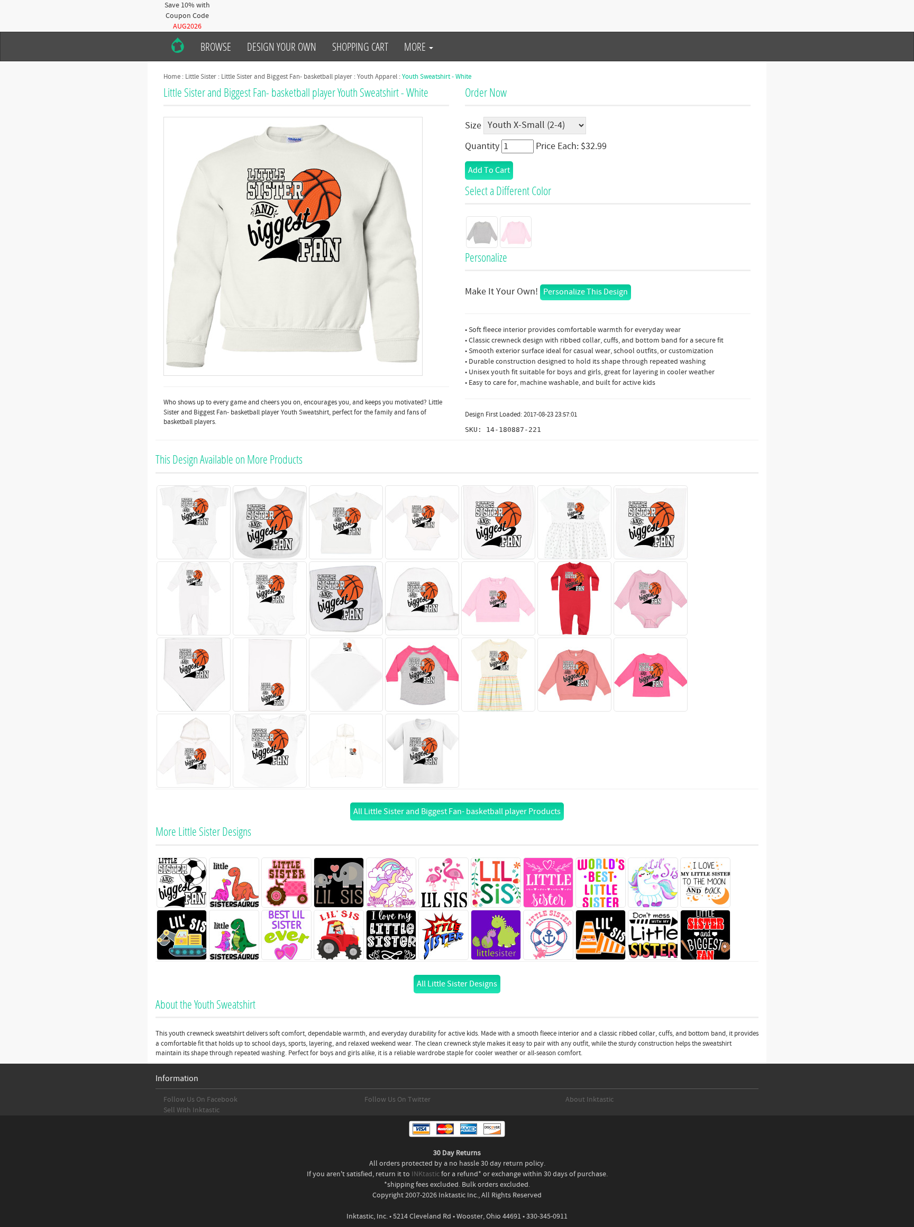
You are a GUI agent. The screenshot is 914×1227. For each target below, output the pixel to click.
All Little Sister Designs (457, 984)
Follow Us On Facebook (200, 1099)
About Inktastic (589, 1099)
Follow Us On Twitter (397, 1099)
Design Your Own (281, 46)
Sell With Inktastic (191, 1110)
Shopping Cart (360, 46)
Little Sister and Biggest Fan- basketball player (286, 76)
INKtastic (426, 1174)
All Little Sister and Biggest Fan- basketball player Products (457, 811)
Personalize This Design (585, 292)
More (416, 46)
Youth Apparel (377, 76)
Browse (215, 46)
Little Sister (200, 76)
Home (171, 76)
